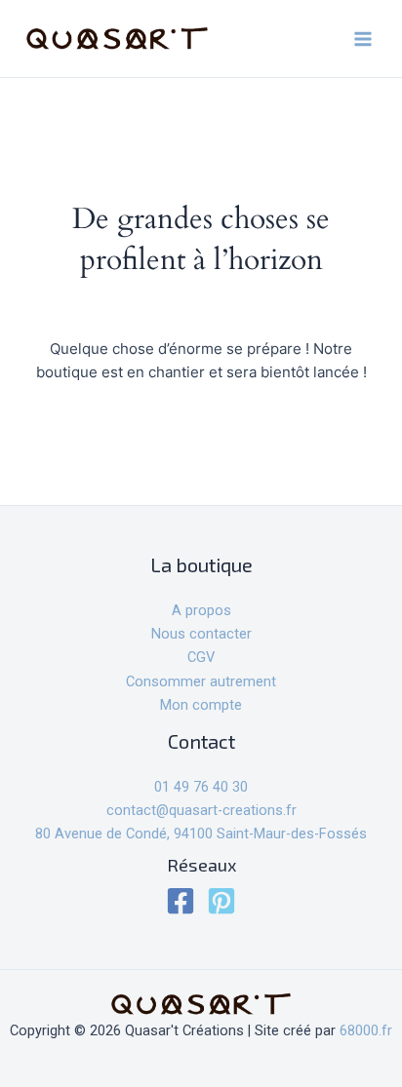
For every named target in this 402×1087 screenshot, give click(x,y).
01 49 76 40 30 (201, 787)
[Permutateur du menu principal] (362, 38)
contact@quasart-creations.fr (201, 810)
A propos (201, 610)
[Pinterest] (221, 900)
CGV (201, 657)
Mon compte (201, 705)
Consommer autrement (201, 681)
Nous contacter (201, 633)
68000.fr (366, 1030)
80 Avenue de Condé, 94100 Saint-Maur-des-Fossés (201, 833)
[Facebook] (180, 900)
